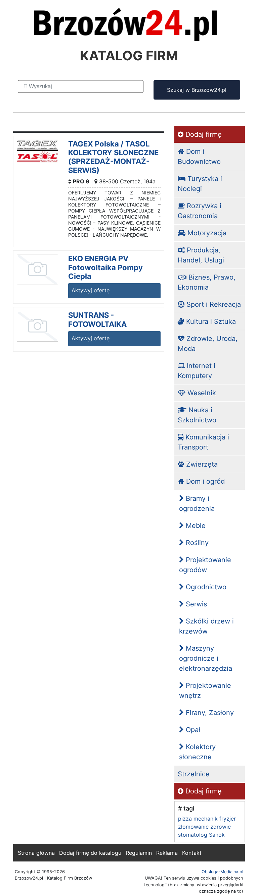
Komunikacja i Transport (203, 442)
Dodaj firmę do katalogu (90, 852)
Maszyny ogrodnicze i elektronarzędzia (205, 658)
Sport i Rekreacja (212, 304)
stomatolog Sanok (201, 834)
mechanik (206, 818)
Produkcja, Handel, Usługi (201, 255)
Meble (195, 526)
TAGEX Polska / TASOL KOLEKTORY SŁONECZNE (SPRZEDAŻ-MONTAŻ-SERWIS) (113, 157)
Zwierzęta (201, 464)
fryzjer (227, 818)
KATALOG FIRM (129, 55)
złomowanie (193, 826)
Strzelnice (194, 774)
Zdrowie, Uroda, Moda (208, 344)
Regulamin (139, 852)
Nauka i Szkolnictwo (197, 415)
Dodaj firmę (202, 134)
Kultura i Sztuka (210, 321)
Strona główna (36, 852)
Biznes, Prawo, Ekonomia (206, 282)
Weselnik (200, 393)
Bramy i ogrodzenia (197, 503)
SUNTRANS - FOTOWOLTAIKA (97, 319)
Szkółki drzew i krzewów (206, 626)
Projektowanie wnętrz (205, 690)
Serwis (195, 604)
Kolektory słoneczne (197, 752)
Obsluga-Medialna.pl (222, 871)
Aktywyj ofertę (91, 290)
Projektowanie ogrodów (205, 565)
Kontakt (192, 852)
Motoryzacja (205, 233)
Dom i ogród (204, 481)
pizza (185, 818)
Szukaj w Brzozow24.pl (196, 89)
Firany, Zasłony (209, 713)
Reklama (167, 852)
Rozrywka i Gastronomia (199, 211)
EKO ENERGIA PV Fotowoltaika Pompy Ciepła (105, 267)
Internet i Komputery (196, 371)
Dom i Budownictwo (199, 156)
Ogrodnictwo (205, 587)
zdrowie (220, 826)
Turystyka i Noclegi (200, 184)
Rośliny (196, 543)
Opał (192, 730)
